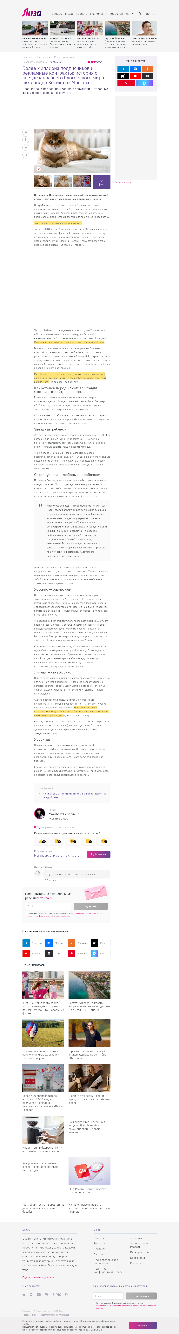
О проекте (100, 1238)
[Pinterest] (126, 83)
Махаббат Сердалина (34, 61)
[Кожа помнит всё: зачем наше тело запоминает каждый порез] (144, 28)
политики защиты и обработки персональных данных (74, 1329)
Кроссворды (138, 1258)
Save (38, 169)
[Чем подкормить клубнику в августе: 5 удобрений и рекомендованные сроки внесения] (89, 1117)
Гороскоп (116, 13)
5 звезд (100, 62)
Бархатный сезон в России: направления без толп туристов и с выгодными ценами (116, 42)
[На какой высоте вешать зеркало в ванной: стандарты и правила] (89, 1199)
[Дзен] (147, 76)
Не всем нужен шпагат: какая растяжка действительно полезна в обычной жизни (34, 42)
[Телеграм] (123, 69)
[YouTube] (135, 76)
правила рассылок (62, 916)
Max (102, 953)
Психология (98, 13)
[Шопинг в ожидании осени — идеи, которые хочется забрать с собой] (89, 1078)
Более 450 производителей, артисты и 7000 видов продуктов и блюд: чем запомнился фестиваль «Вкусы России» (42, 1103)
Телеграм (37, 943)
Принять (142, 1325)
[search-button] (140, 13)
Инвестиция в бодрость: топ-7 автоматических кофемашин (42, 1149)
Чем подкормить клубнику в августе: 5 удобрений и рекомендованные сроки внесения (87, 1127)
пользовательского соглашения (88, 913)
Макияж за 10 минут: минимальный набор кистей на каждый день (74, 795)
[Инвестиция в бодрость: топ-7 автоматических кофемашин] (43, 1130)
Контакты (100, 1249)
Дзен (57, 953)
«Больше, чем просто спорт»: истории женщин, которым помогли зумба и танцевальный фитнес (88, 43)
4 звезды (97, 62)
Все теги (136, 1263)
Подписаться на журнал (36, 1277)
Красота (81, 13)
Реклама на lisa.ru (123, 182)
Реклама (99, 1243)
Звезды (57, 13)
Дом (129, 13)
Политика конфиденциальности (108, 1270)
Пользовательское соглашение (106, 1261)
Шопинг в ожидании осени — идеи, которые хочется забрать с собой (89, 1099)
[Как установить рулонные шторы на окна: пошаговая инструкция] (43, 1158)
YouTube (36, 953)
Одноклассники (82, 943)
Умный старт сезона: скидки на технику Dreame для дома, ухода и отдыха (62, 42)
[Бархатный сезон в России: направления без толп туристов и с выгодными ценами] (117, 28)
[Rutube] (123, 76)
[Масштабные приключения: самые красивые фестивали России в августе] (43, 1033)
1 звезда (89, 62)
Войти (150, 13)
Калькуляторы (139, 1252)
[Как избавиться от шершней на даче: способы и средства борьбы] (43, 1199)
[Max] (144, 83)
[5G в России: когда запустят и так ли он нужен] (89, 1171)
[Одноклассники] (147, 69)
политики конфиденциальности (40, 916)
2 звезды (92, 62)
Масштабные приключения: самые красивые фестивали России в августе (40, 1054)
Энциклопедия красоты (139, 1245)
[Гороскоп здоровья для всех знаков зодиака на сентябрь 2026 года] (89, 1033)
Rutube (103, 943)
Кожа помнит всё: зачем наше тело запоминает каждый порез (144, 41)
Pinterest (82, 953)
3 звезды (95, 62)
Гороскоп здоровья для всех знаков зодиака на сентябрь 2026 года (87, 1054)
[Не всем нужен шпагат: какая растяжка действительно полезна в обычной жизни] (35, 28)
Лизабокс (136, 1238)
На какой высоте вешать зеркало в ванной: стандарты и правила (89, 1208)
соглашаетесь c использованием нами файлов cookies (89, 1326)
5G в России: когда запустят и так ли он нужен (88, 1190)
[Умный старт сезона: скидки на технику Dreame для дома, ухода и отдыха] (62, 28)
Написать (100, 854)
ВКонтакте (60, 943)
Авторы (98, 1254)
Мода (69, 13)
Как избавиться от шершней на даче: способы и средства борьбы (43, 1208)
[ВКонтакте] (135, 69)
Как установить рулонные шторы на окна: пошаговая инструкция (40, 1166)
